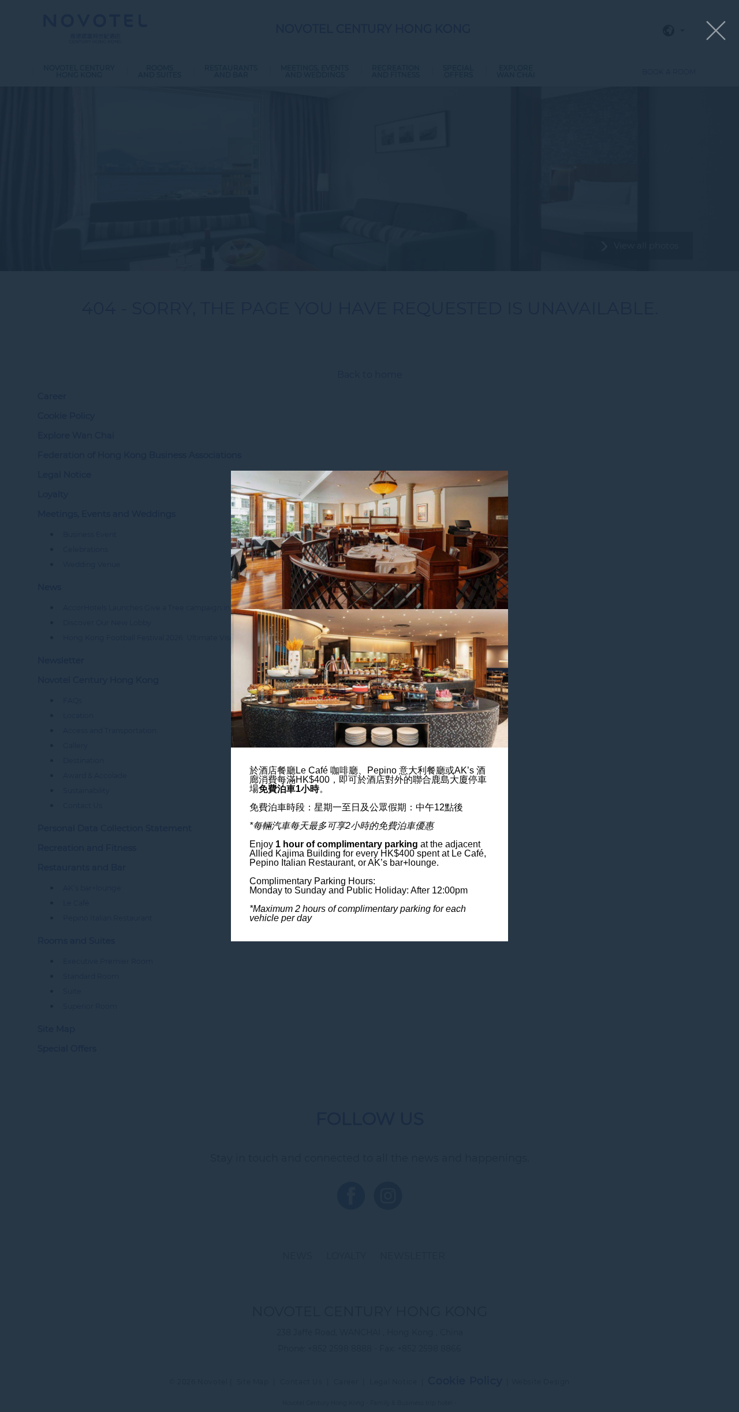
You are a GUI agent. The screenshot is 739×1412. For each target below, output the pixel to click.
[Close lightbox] (716, 31)
